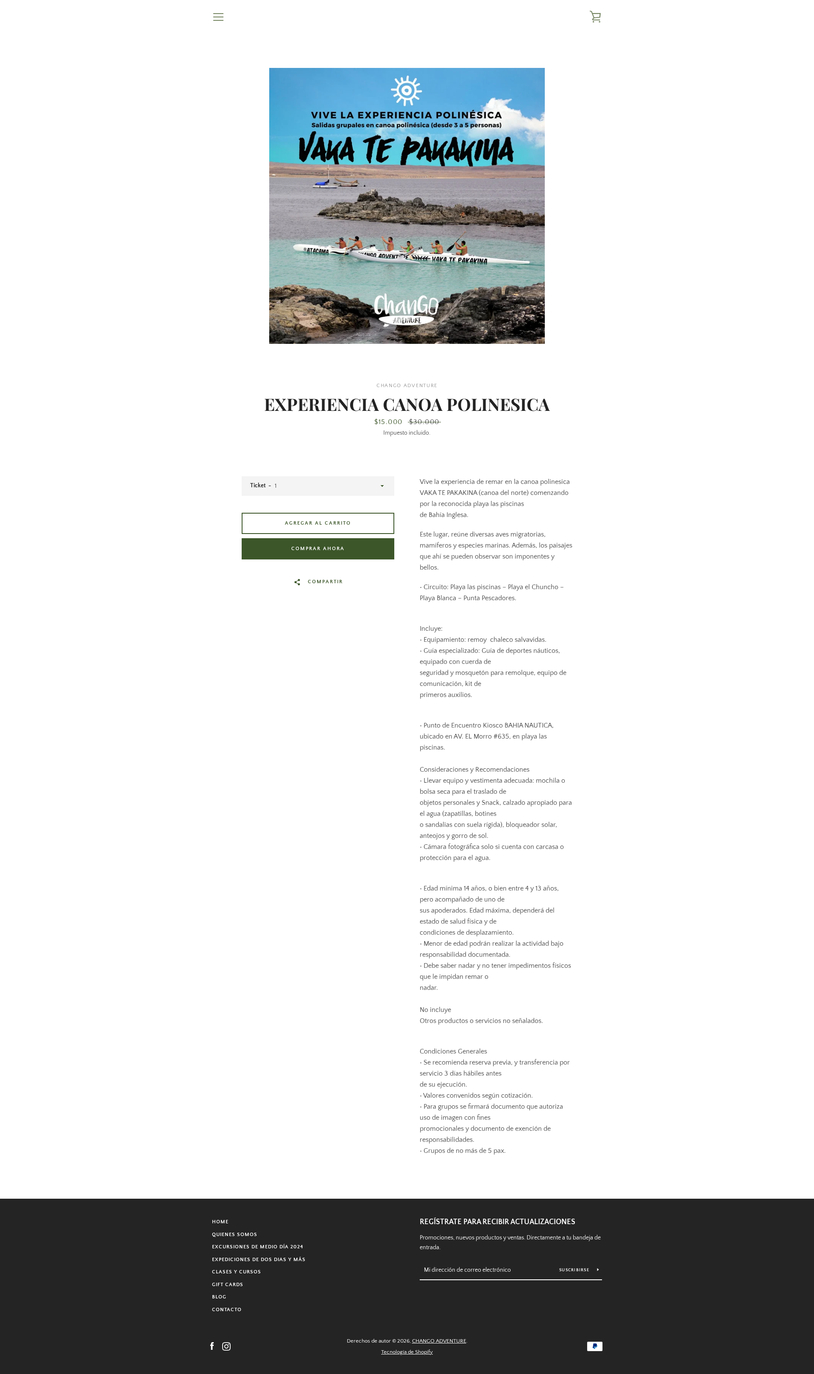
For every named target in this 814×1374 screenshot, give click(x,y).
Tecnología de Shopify (407, 1352)
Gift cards (227, 1284)
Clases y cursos (236, 1272)
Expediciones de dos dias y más (259, 1259)
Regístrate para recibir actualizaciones (497, 1222)
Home (220, 1222)
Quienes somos (234, 1234)
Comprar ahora (318, 548)
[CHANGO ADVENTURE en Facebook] (212, 1346)
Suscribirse (575, 1270)
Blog (219, 1297)
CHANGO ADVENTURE (439, 1341)
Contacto (227, 1309)
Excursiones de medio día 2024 (257, 1247)
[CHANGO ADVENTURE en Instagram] (226, 1346)
